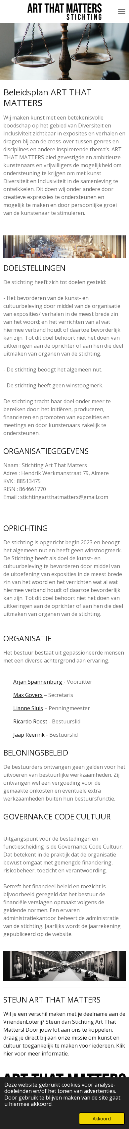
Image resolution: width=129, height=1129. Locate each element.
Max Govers (28, 695)
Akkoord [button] (102, 1118)
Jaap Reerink (29, 734)
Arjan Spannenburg (38, 681)
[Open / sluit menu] (121, 11)
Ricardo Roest (30, 721)
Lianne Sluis (28, 708)
